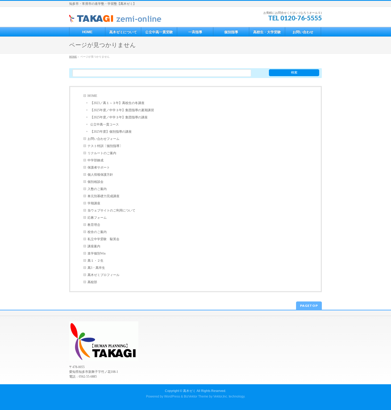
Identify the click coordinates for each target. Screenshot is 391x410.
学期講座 (94, 203)
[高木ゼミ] (115, 16)
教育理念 (94, 225)
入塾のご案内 (97, 189)
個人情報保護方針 (100, 174)
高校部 (92, 282)
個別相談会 (95, 182)
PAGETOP (309, 306)
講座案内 (94, 246)
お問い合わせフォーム (103, 139)
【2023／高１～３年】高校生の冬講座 (117, 103)
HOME (92, 96)
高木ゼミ (189, 391)
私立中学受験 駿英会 (103, 239)
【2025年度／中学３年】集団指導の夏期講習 (122, 110)
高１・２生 (95, 260)
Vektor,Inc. (220, 396)
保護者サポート (99, 167)
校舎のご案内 (97, 232)
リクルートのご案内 (102, 153)
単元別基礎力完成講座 (103, 196)
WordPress (172, 396)
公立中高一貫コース (104, 124)
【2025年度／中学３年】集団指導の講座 (119, 117)
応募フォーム (97, 217)
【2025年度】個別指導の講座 (111, 131)
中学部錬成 (95, 160)
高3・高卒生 (96, 268)
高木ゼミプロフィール (103, 275)
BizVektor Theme (196, 396)
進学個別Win (97, 253)
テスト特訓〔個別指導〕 (105, 146)
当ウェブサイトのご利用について (111, 210)
